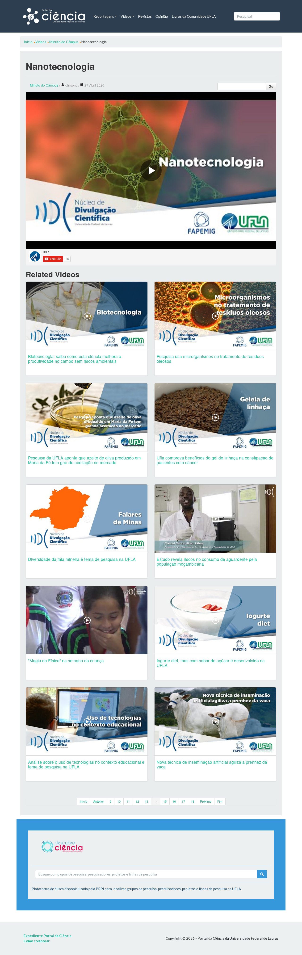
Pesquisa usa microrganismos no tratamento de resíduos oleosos (210, 358)
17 (183, 801)
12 (137, 801)
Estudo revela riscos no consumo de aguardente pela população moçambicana (207, 561)
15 (165, 801)
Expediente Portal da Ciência (47, 936)
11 (128, 801)
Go (271, 86)
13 (146, 801)
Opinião (161, 16)
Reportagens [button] (103, 16)
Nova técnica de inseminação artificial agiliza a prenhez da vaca (212, 764)
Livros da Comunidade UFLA (194, 16)
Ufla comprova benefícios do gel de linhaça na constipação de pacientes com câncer (215, 460)
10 (119, 801)
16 (174, 801)
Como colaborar (37, 941)
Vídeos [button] (126, 16)
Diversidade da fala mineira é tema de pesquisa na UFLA (82, 559)
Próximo (205, 801)
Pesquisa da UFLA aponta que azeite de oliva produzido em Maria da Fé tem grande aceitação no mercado (84, 460)
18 (192, 801)
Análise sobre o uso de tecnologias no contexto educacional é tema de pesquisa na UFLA (86, 764)
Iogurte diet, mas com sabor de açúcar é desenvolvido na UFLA (211, 663)
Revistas (145, 16)
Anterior (98, 801)
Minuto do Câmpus (44, 85)
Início (83, 801)
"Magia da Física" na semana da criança (66, 660)
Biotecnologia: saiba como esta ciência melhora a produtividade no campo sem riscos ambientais (74, 358)
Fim (219, 801)
